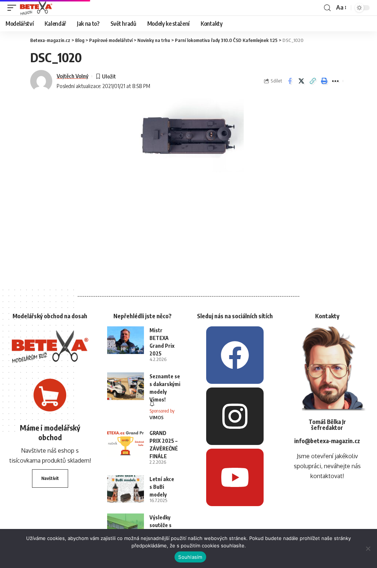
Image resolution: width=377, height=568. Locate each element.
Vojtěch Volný (72, 76)
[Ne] (367, 548)
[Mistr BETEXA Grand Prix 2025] (125, 340)
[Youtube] (235, 477)
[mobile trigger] (13, 7)
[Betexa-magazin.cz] (36, 7)
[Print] (324, 81)
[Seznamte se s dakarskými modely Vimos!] (125, 386)
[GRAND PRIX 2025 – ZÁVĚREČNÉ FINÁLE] (125, 443)
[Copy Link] (312, 81)
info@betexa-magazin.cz (327, 441)
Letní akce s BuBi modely (161, 487)
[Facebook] (235, 355)
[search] (327, 8)
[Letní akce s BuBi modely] (125, 489)
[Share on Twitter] (301, 81)
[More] (335, 81)
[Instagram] (235, 416)
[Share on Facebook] (290, 81)
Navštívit (50, 478)
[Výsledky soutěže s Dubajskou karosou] (125, 527)
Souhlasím (190, 557)
